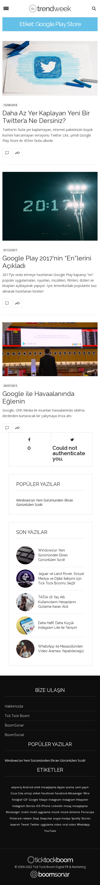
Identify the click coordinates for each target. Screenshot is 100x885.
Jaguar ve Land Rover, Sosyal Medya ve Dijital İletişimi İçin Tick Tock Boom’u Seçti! (61, 578)
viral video (69, 824)
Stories (85, 818)
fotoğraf (17, 799)
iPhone (45, 806)
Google (33, 799)
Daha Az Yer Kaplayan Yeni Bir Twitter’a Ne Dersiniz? (46, 116)
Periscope (87, 812)
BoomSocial (14, 734)
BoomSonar (14, 725)
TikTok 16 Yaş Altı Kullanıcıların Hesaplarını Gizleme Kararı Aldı (57, 602)
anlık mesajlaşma (45, 787)
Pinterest (16, 818)
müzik (55, 812)
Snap (36, 818)
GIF (25, 799)
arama (70, 787)
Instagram (55, 799)
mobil (25, 812)
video (57, 824)
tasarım (15, 824)
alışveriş (16, 787)
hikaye (43, 799)
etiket (36, 793)
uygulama (47, 824)
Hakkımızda (14, 706)
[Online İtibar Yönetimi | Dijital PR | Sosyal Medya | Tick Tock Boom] (50, 859)
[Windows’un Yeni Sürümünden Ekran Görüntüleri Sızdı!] (27, 555)
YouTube (50, 831)
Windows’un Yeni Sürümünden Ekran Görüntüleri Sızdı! (44, 502)
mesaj (67, 806)
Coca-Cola (16, 793)
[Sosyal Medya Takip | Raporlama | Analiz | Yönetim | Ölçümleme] (50, 874)
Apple (61, 787)
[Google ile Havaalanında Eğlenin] (50, 349)
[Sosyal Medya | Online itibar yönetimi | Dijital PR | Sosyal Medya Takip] (50, 8)
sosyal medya (61, 818)
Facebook (47, 793)
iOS (38, 806)
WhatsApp (83, 824)
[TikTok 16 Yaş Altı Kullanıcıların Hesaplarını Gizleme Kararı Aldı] (27, 602)
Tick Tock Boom (17, 715)
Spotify (75, 818)
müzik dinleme (70, 812)
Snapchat (46, 818)
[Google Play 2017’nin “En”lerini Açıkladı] (50, 206)
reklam (27, 818)
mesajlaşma (80, 806)
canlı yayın (82, 787)
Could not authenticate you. (68, 453)
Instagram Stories (23, 806)
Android (28, 787)
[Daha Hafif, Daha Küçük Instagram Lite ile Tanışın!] (27, 625)
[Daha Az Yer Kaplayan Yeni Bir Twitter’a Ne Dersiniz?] (50, 68)
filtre (86, 793)
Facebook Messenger (69, 793)
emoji (28, 793)
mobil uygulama (40, 812)
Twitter (35, 824)
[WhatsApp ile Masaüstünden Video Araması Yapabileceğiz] (27, 649)
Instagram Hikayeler (75, 799)
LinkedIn (57, 806)
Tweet (25, 824)
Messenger (13, 812)
